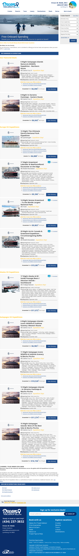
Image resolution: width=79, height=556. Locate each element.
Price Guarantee (35, 525)
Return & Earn (34, 527)
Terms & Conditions (38, 542)
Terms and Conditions (6, 496)
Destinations (41, 11)
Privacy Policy (56, 542)
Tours (25, 11)
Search (73, 40)
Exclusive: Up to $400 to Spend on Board (32, 85)
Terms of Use (48, 542)
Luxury (32, 11)
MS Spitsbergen (35, 490)
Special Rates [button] (64, 37)
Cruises (10, 11)
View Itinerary (52, 89)
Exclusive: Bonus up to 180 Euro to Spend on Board (34, 151)
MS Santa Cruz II (36, 488)
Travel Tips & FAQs (36, 534)
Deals (50, 11)
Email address (33, 512)
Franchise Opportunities (36, 540)
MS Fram (4, 488)
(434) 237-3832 (13, 521)
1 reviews (55, 162)
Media (30, 542)
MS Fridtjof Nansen (7, 490)
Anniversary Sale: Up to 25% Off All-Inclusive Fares (34, 83)
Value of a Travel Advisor (38, 523)
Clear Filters (76, 15)
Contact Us (21, 503)
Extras (57, 11)
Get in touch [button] (67, 11)
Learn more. (7, 49)
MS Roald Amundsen (7, 492)
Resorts (17, 11)
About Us (32, 532)
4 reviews (55, 276)
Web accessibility (65, 542)
